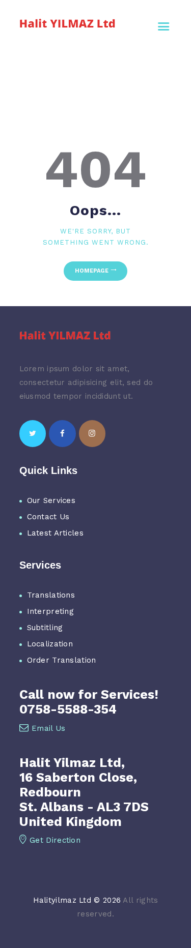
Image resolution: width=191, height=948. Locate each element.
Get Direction (55, 840)
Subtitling (45, 627)
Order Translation (61, 660)
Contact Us (48, 516)
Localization (50, 643)
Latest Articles (55, 533)
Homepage (91, 271)
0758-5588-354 (68, 709)
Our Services (51, 500)
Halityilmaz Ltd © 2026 (77, 900)
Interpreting (50, 611)
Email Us (48, 728)
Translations (51, 595)
